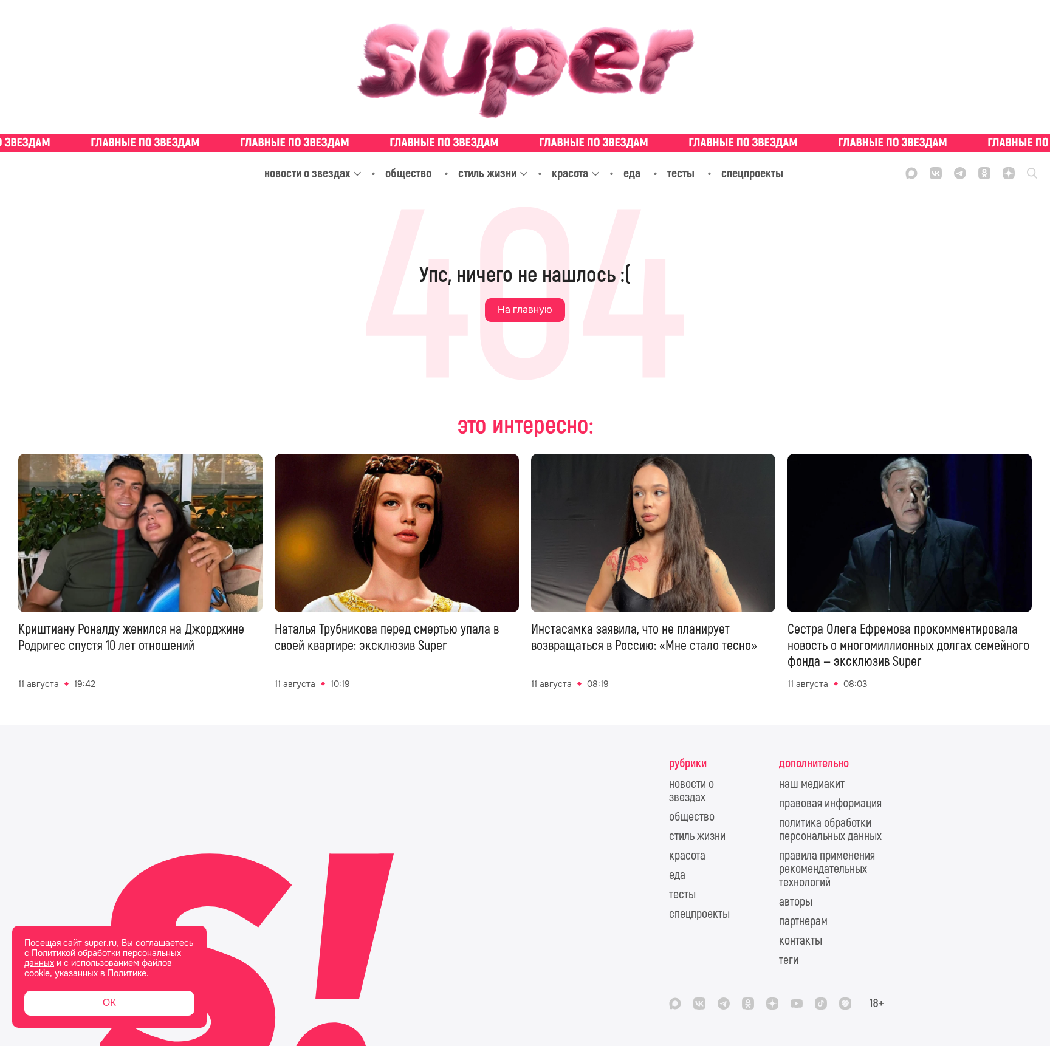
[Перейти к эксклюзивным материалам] (525, 143)
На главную (525, 309)
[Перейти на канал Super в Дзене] (1009, 173)
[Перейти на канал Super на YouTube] (796, 1003)
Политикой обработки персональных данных (102, 958)
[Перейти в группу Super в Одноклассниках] (984, 173)
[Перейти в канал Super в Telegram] (960, 173)
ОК (109, 1002)
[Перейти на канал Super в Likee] (845, 1003)
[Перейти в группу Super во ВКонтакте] (936, 173)
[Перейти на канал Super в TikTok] (821, 1003)
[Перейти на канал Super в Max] (911, 173)
